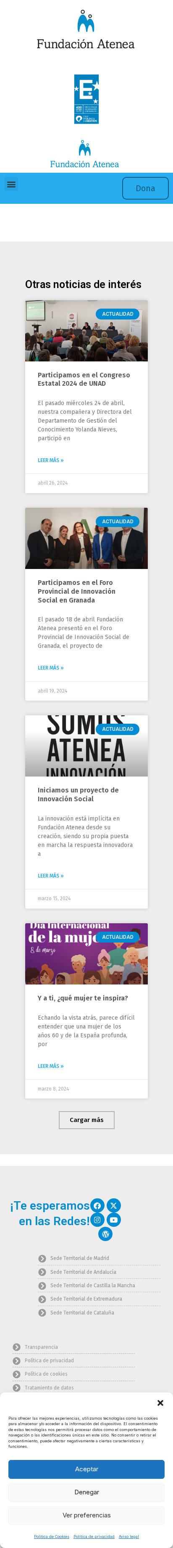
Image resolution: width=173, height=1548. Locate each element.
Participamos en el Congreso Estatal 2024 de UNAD (84, 379)
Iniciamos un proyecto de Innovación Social (78, 794)
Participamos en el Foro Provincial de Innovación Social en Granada (76, 591)
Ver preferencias (87, 1515)
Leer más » (51, 460)
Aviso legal (129, 1536)
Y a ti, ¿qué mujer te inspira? (83, 998)
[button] (160, 1403)
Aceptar (86, 1469)
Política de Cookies (51, 1536)
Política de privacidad (94, 1536)
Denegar (86, 1492)
